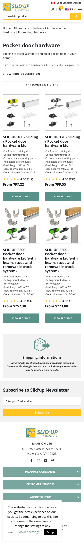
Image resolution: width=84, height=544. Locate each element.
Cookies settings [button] (28, 532)
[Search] (75, 16)
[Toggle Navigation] (79, 9)
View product (21, 196)
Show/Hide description (21, 74)
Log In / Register (53, 9)
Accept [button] (51, 532)
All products (21, 28)
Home (7, 28)
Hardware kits (40, 28)
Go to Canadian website (68, 3)
